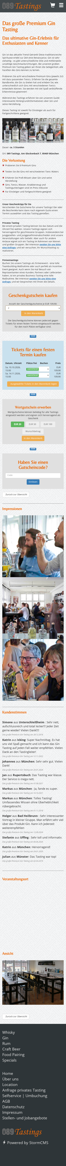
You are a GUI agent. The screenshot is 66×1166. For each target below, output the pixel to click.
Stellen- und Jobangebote (24, 1118)
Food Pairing (13, 1055)
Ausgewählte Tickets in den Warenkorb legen (33, 384)
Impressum (12, 1113)
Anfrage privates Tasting (24, 1090)
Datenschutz (13, 1107)
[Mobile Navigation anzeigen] (61, 6)
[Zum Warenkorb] (52, 6)
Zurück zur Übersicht (15, 495)
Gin (5, 1038)
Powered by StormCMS (27, 1143)
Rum (6, 1044)
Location (9, 1085)
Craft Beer (11, 1049)
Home (7, 1074)
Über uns (10, 1079)
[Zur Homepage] (22, 1131)
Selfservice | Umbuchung (24, 1096)
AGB (6, 1102)
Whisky (8, 1033)
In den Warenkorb (33, 313)
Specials (9, 1060)
